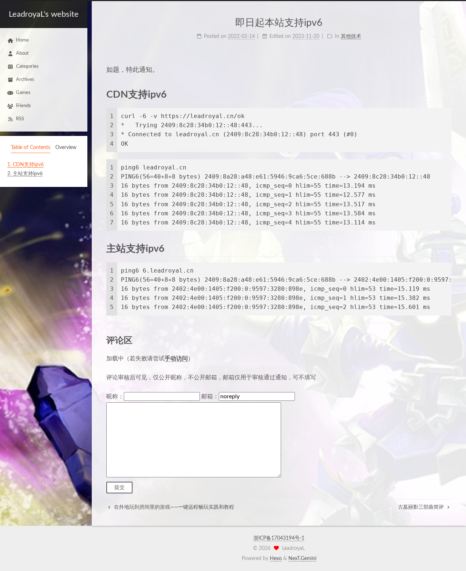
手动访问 (176, 358)
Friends (23, 105)
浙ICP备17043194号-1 (278, 538)
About (22, 53)
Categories (27, 66)
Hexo (276, 558)
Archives (25, 79)
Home (22, 40)
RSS (20, 119)
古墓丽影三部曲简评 (421, 507)
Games (23, 92)
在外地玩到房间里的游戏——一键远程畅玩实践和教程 (173, 507)
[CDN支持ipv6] (446, 94)
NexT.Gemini (302, 558)
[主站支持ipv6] (446, 248)
